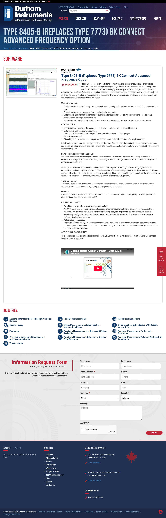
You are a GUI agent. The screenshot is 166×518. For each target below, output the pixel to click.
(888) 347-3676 (94, 480)
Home (6, 48)
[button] (52, 72)
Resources (80, 19)
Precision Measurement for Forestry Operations (135, 332)
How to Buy (99, 19)
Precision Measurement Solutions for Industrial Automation (140, 338)
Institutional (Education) (129, 319)
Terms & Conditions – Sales (50, 512)
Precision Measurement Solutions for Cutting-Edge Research (85, 338)
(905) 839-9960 (94, 462)
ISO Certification (132, 512)
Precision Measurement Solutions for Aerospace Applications (26, 338)
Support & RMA (99, 7)
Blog (126, 7)
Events (49, 482)
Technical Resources (55, 475)
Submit (154, 433)
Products (63, 19)
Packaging (14, 331)
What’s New (114, 7)
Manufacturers (138, 19)
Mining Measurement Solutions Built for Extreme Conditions (82, 326)
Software (24, 48)
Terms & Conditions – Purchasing (79, 512)
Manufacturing (16, 325)
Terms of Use (102, 512)
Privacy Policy (116, 512)
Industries (117, 19)
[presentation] (98, 430)
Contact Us (83, 7)
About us (158, 19)
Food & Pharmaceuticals (75, 319)
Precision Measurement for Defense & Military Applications (85, 332)
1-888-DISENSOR (66, 7)
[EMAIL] (161, 250)
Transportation (16, 343)
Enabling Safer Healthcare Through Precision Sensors (30, 320)
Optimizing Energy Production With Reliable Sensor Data (138, 326)
